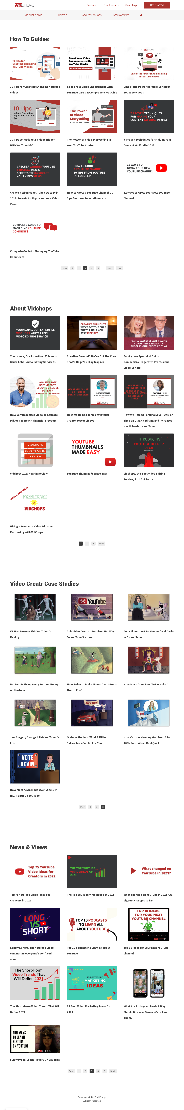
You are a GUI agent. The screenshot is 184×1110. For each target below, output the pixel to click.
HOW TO (62, 15)
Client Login (131, 5)
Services (91, 5)
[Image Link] (35, 63)
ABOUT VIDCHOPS (92, 15)
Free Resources (112, 5)
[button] (97, 5)
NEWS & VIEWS (121, 15)
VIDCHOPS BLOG (33, 15)
